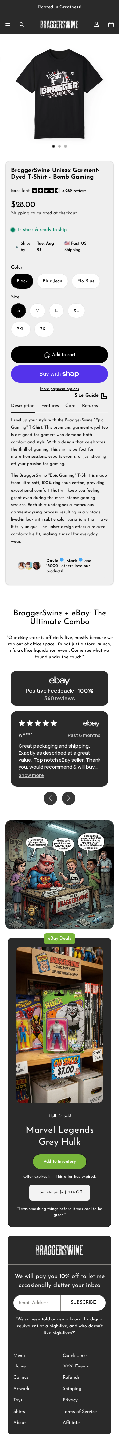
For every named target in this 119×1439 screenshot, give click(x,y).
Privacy (70, 1400)
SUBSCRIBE (83, 1302)
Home (19, 1366)
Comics (20, 1377)
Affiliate (71, 1422)
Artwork (21, 1388)
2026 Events (76, 1366)
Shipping (72, 1388)
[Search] (22, 24)
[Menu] (7, 24)
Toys (17, 1400)
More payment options (59, 389)
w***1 (26, 735)
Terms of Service (80, 1411)
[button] (31, 775)
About (19, 1422)
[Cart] (111, 24)
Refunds (71, 1377)
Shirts (19, 1411)
